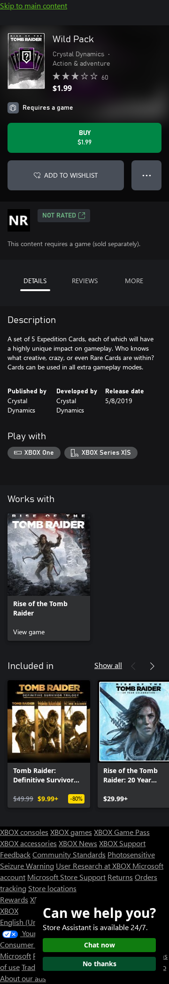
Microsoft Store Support (66, 877)
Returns (120, 877)
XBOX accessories (28, 843)
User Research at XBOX (94, 866)
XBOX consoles (24, 832)
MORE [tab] (134, 280)
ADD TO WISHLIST (71, 175)
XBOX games (71, 832)
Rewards (14, 899)
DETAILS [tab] (34, 280)
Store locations (52, 888)
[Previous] (133, 666)
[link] (49, 577)
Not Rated (59, 215)
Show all (108, 665)
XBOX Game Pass (122, 832)
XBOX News (78, 843)
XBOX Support (122, 843)
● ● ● (146, 175)
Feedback (15, 854)
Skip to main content (33, 5)
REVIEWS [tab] (85, 280)
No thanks (99, 963)
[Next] (152, 666)
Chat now (99, 944)
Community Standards (69, 854)
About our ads (23, 978)
